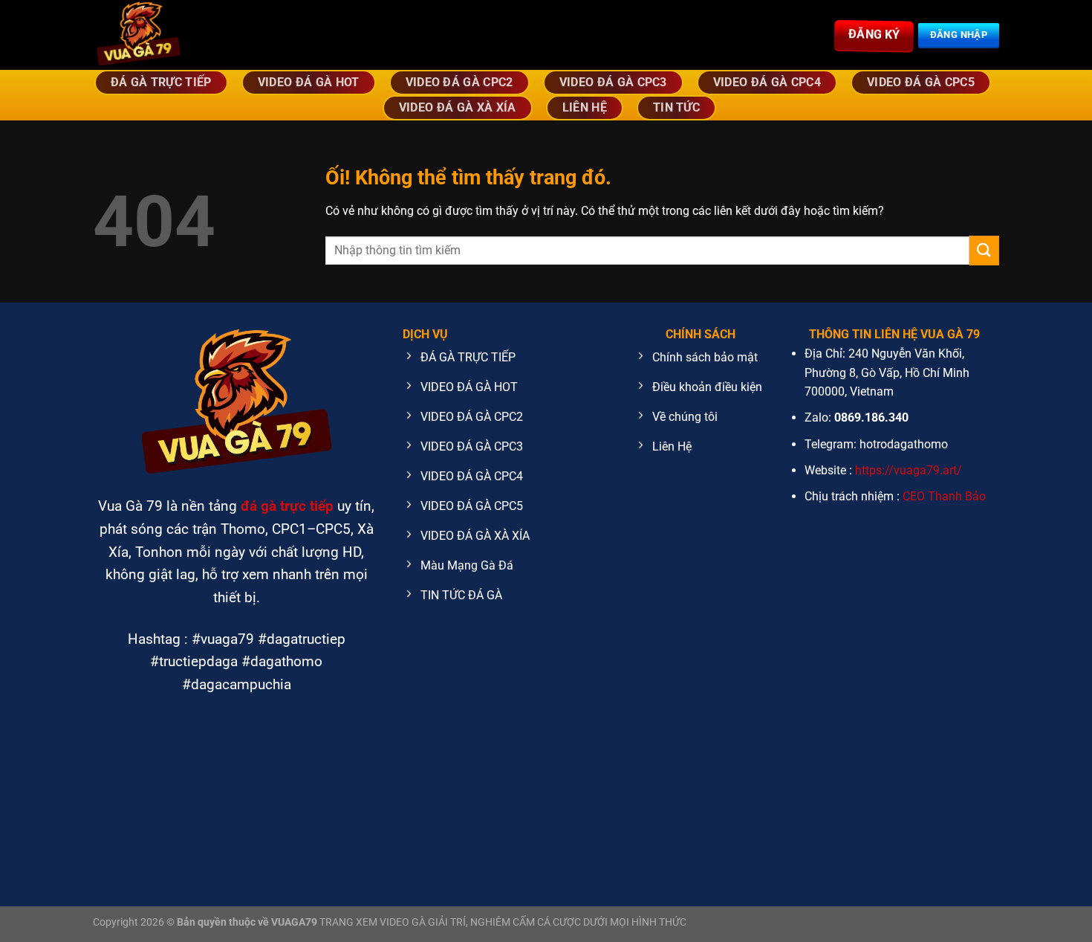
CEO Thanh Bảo (944, 496)
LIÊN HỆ (584, 107)
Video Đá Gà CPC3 (613, 82)
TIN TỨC (676, 107)
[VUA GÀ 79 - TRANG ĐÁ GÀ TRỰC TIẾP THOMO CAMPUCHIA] (189, 35)
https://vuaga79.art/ (908, 470)
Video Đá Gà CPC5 (921, 82)
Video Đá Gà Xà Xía (457, 107)
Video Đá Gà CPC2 (459, 82)
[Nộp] (984, 250)
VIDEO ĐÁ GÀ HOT (309, 82)
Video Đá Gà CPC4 (767, 82)
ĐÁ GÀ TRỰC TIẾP (161, 82)
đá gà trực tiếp (287, 505)
